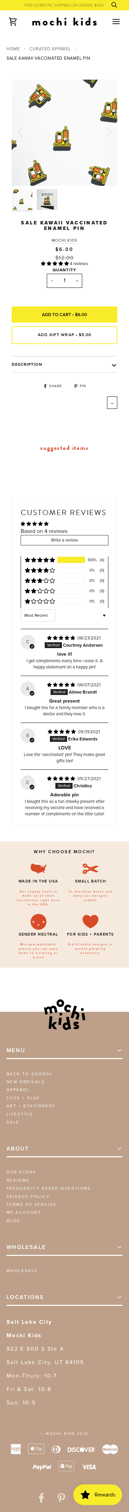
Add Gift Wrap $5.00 (65, 335)
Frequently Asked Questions (49, 1188)
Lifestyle (20, 1114)
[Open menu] (110, 21)
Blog (13, 1221)
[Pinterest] (61, 1498)
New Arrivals (26, 1082)
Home (13, 49)
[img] (61, 638)
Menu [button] (16, 1050)
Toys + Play (23, 1098)
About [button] (18, 1148)
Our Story (21, 1172)
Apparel (18, 1090)
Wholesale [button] (26, 1247)
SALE (13, 1122)
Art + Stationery (31, 1106)
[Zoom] (25, 173)
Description (27, 364)
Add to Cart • (64, 314)
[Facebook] (41, 1498)
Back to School (30, 1074)
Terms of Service (32, 1204)
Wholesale (22, 1271)
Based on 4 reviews (44, 531)
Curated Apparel (50, 49)
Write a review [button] (64, 540)
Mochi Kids (64, 240)
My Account (24, 1212)
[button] (55, 263)
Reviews (18, 1180)
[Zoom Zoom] (65, 133)
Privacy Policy (28, 1196)
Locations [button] (25, 1297)
